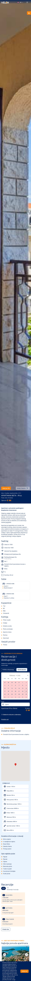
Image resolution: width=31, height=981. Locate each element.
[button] (20, 2)
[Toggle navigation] (27, 2)
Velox (2, 493)
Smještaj (7, 493)
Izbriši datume (22, 669)
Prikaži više (5, 929)
